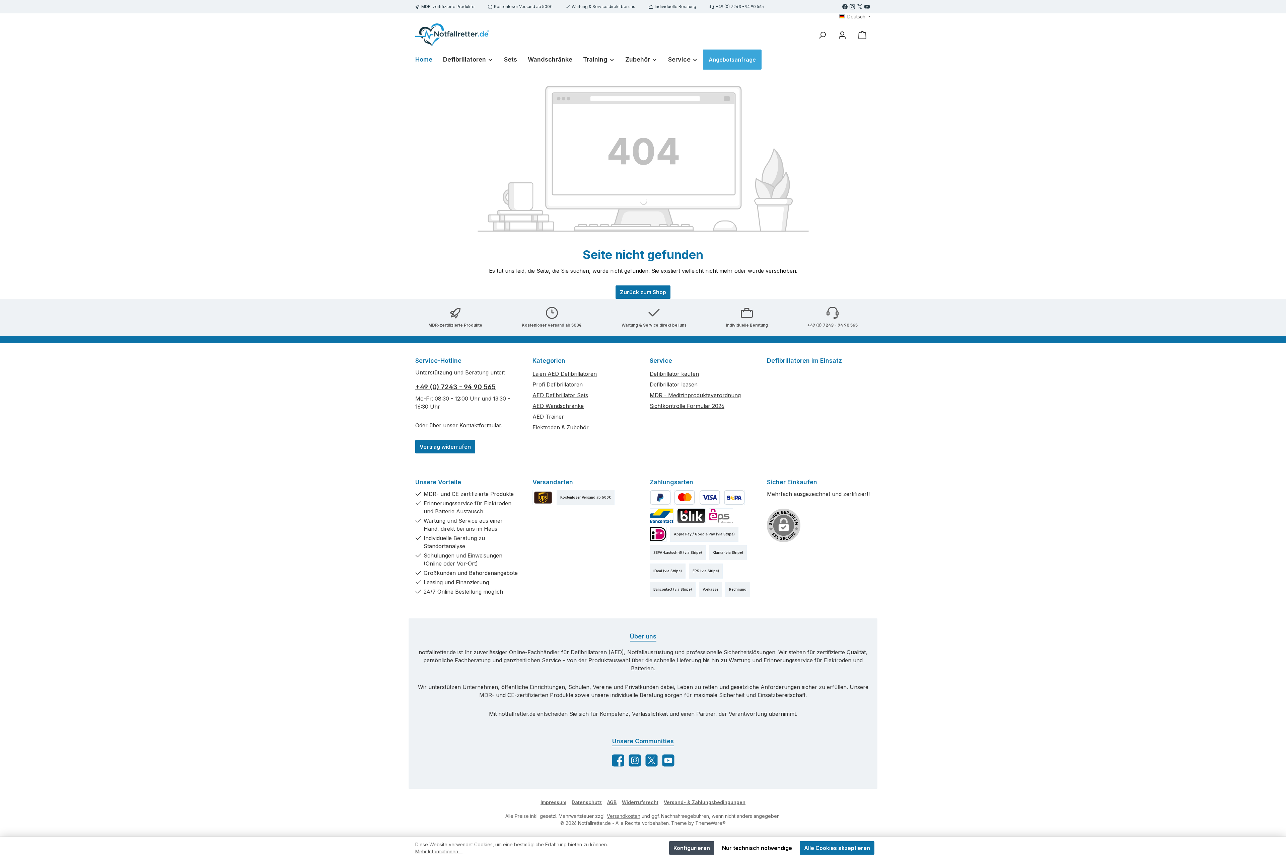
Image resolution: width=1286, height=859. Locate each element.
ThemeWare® (710, 823)
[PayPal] (660, 497)
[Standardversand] (542, 497)
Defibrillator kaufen (674, 373)
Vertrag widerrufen (445, 446)
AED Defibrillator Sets (560, 395)
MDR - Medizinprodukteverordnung (695, 395)
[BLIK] (691, 515)
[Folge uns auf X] (859, 6)
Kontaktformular (480, 425)
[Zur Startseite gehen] (452, 34)
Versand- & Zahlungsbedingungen (704, 802)
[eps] (721, 515)
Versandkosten (623, 816)
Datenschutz (587, 802)
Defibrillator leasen (674, 384)
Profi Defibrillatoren (557, 384)
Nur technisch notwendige (757, 848)
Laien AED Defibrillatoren (564, 373)
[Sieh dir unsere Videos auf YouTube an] (867, 6)
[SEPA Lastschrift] (734, 497)
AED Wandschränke (558, 406)
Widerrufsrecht (640, 802)
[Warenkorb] (862, 35)
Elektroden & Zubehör (560, 427)
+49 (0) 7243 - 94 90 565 (740, 6)
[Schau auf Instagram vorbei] (852, 6)
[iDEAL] (658, 534)
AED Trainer (548, 416)
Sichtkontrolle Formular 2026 (687, 406)
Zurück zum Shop (643, 292)
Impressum (553, 802)
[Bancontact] (662, 515)
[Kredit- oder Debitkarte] (697, 497)
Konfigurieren (691, 848)
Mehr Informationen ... (438, 851)
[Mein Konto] (842, 35)
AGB (612, 802)
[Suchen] (822, 35)
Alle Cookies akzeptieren (837, 848)
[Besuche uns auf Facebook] (845, 6)
